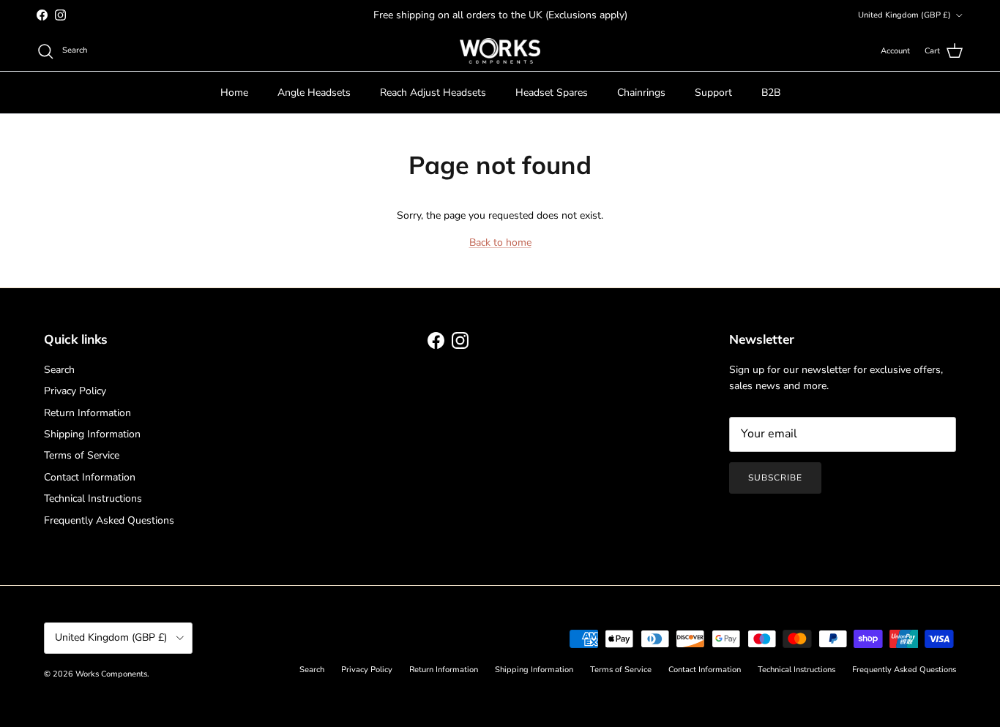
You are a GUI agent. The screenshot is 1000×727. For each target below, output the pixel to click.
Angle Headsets (314, 92)
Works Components (111, 673)
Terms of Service (81, 455)
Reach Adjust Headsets (433, 92)
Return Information (87, 413)
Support (713, 92)
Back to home (500, 242)
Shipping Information (92, 434)
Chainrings (641, 92)
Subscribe (775, 477)
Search (59, 370)
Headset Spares (551, 92)
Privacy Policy (75, 391)
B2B (770, 92)
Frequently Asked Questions (109, 520)
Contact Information (89, 477)
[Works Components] (500, 51)
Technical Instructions (93, 498)
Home (234, 92)
